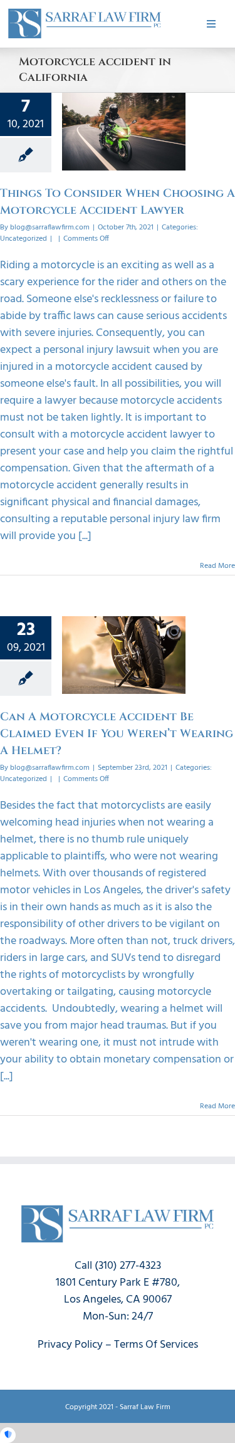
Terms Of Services (156, 1345)
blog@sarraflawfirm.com (50, 227)
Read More (217, 566)
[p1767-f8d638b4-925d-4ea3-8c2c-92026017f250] (84, 12)
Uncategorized (23, 239)
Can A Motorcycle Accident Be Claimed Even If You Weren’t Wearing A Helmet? (116, 733)
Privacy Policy (70, 1345)
